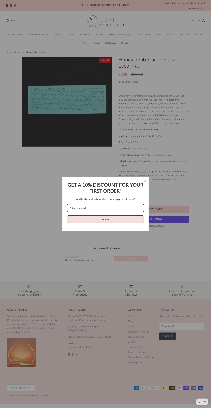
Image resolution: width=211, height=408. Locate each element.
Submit (105, 219)
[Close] (145, 180)
